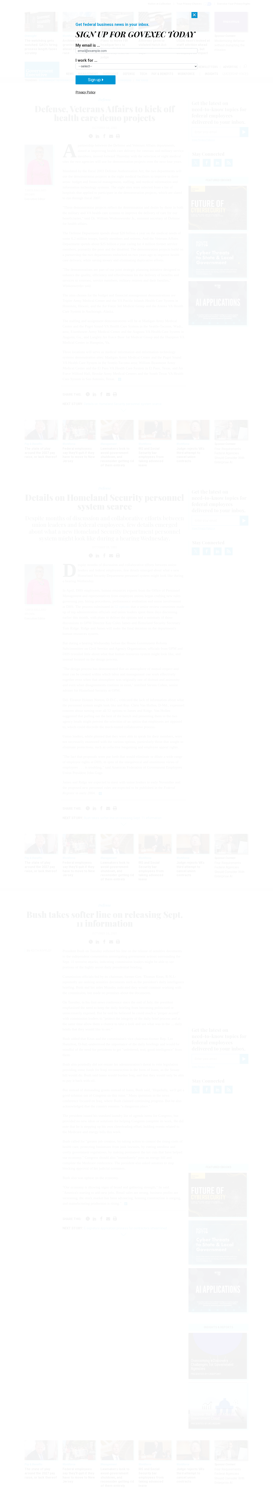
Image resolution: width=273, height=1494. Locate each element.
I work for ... (86, 60)
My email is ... (88, 45)
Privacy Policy (86, 92)
